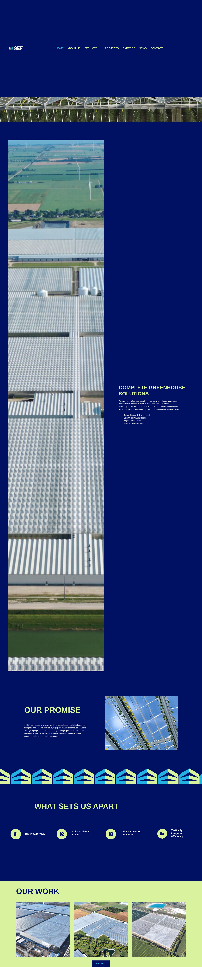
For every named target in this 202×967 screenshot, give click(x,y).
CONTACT (156, 48)
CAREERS (129, 48)
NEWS (143, 48)
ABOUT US (74, 48)
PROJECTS (112, 48)
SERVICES (90, 48)
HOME (60, 48)
